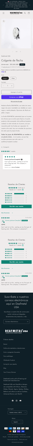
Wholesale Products (9, 360)
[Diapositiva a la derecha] (20, 52)
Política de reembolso (13, 436)
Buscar (5, 344)
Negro (5, 78)
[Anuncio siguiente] (30, 5)
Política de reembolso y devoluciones (14, 348)
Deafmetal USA (15, 434)
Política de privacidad (25, 436)
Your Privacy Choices (10, 372)
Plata (13, 78)
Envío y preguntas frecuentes (12, 352)
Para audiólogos (8, 356)
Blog (5, 368)
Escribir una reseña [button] (16, 206)
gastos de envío (6, 67)
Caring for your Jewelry (10, 364)
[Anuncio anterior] (3, 5)
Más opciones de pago (16, 101)
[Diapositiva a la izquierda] (13, 52)
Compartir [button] (6, 147)
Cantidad (3, 82)
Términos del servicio (13, 439)
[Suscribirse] (27, 322)
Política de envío (23, 439)
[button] (3, 13)
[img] (5, 218)
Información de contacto (17, 442)
